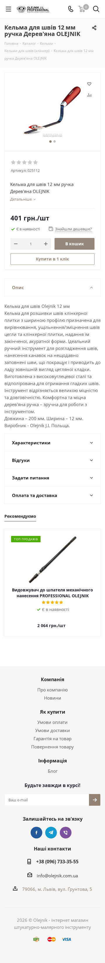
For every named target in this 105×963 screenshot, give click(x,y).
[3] (24, 162)
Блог (52, 771)
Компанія (52, 679)
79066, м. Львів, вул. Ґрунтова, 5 (57, 889)
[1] (13, 162)
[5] (35, 162)
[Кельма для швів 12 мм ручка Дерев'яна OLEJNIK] (52, 109)
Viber (65, 832)
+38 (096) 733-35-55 (57, 861)
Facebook (36, 832)
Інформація (52, 760)
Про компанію (52, 690)
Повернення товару (52, 747)
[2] (19, 162)
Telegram (51, 832)
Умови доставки (52, 730)
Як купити (52, 712)
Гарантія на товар (52, 738)
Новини (52, 698)
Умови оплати (52, 722)
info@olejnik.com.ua (57, 876)
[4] (30, 162)
